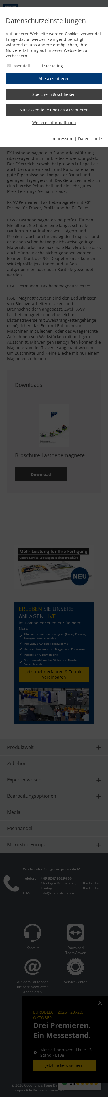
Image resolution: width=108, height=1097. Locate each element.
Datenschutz (90, 138)
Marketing (53, 66)
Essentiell (21, 66)
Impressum (62, 138)
